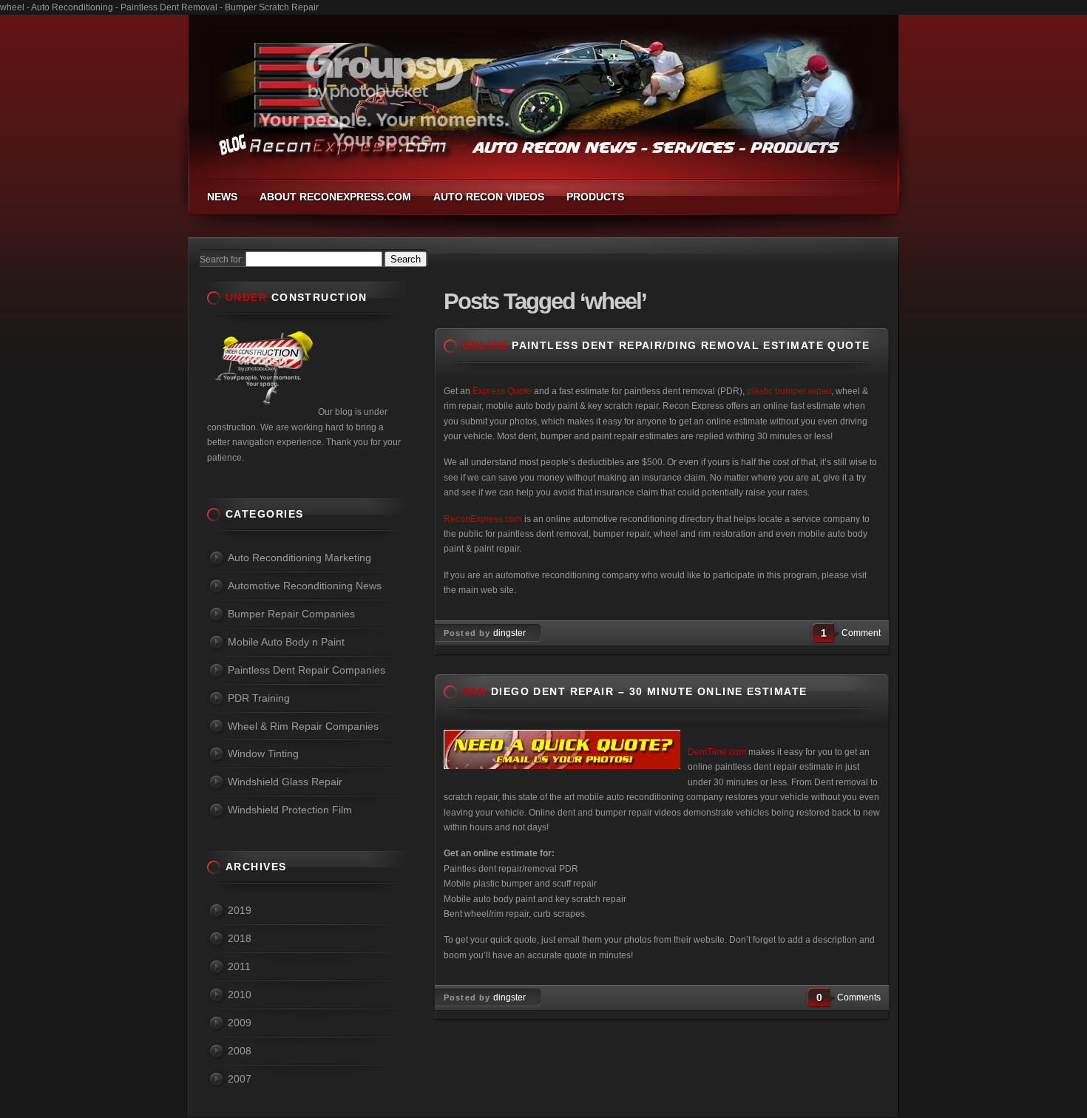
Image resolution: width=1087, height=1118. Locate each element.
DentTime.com (717, 752)
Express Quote (502, 391)
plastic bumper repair (789, 391)
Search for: (221, 259)
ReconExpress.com (483, 519)
